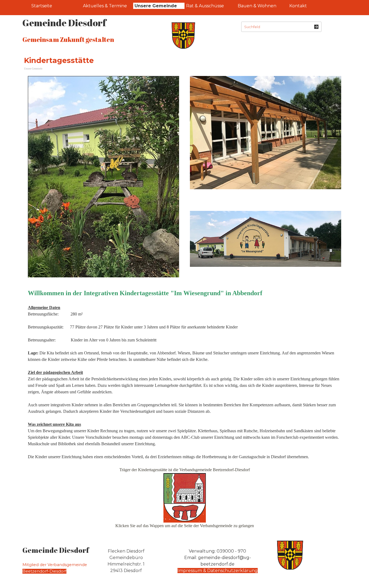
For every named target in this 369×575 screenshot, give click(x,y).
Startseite (41, 5)
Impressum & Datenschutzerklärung (217, 570)
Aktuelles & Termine (105, 5)
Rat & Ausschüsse (205, 5)
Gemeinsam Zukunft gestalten (68, 39)
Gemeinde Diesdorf (64, 22)
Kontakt (298, 5)
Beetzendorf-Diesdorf (44, 571)
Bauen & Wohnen (257, 5)
